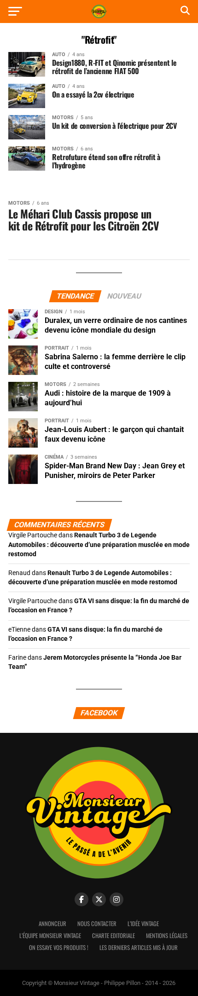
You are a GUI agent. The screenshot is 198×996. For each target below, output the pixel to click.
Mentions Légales (166, 935)
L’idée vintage (143, 923)
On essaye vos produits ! (58, 947)
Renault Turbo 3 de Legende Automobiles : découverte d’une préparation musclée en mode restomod (99, 544)
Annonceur (52, 923)
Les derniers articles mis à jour (138, 947)
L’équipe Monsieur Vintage (50, 935)
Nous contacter (96, 923)
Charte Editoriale (113, 935)
